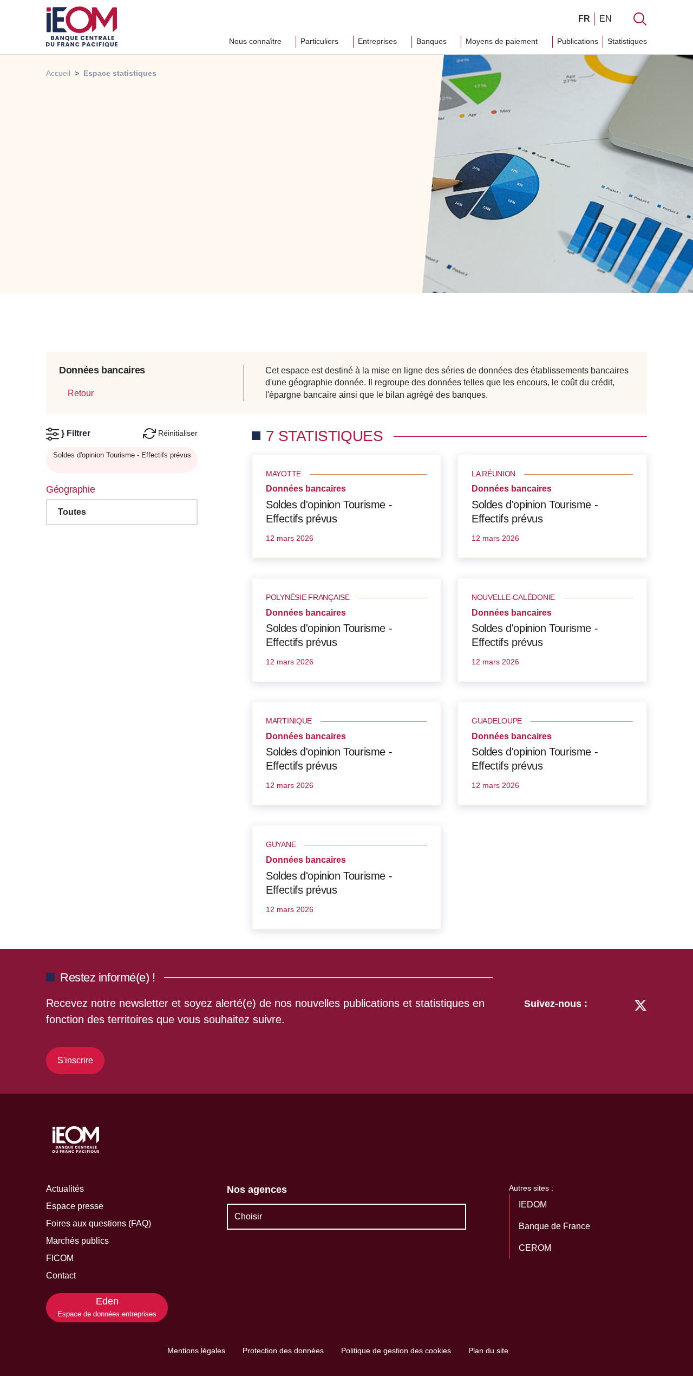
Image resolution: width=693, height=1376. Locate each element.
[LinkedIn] (601, 1034)
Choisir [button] (248, 1216)
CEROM (536, 1247)
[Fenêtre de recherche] (640, 19)
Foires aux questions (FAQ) (98, 1223)
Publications (577, 41)
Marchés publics (77, 1240)
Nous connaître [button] (256, 41)
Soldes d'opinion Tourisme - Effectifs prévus (329, 512)
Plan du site (488, 1350)
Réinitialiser (177, 433)
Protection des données (283, 1350)
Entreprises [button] (378, 41)
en (605, 18)
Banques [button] (432, 41)
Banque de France (555, 1226)
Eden (106, 1307)
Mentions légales (196, 1350)
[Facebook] (620, 1034)
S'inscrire (75, 1060)
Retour (80, 393)
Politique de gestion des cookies (396, 1350)
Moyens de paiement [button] (503, 41)
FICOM (60, 1258)
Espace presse (74, 1206)
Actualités (65, 1188)
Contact (61, 1275)
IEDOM (534, 1204)
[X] (640, 1034)
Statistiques (627, 41)
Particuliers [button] (320, 41)
